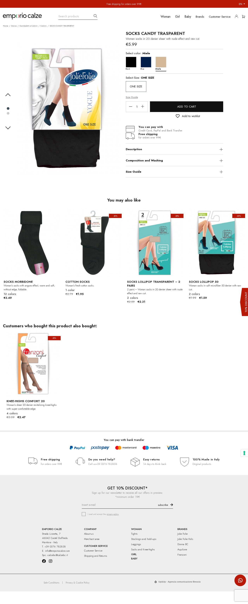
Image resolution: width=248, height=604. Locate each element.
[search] (95, 16)
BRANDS (182, 529)
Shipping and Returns (95, 556)
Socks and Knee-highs (143, 549)
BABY (134, 558)
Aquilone (182, 549)
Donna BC (182, 544)
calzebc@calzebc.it (57, 555)
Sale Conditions (51, 582)
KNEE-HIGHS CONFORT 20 (26, 401)
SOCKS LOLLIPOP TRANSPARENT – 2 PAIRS (153, 284)
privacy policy (113, 514)
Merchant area (92, 539)
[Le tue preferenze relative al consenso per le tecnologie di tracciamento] (244, 453)
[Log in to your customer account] (237, 17)
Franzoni (182, 555)
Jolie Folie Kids (185, 539)
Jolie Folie (182, 534)
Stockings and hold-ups (143, 539)
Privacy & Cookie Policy (78, 582)
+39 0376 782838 (106, 464)
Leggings (136, 544)
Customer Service (93, 550)
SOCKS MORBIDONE (18, 282)
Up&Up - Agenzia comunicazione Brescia (179, 582)
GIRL (134, 554)
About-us (88, 534)
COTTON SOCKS (77, 282)
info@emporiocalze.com (57, 551)
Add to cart (186, 106)
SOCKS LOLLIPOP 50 (204, 282)
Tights (134, 534)
